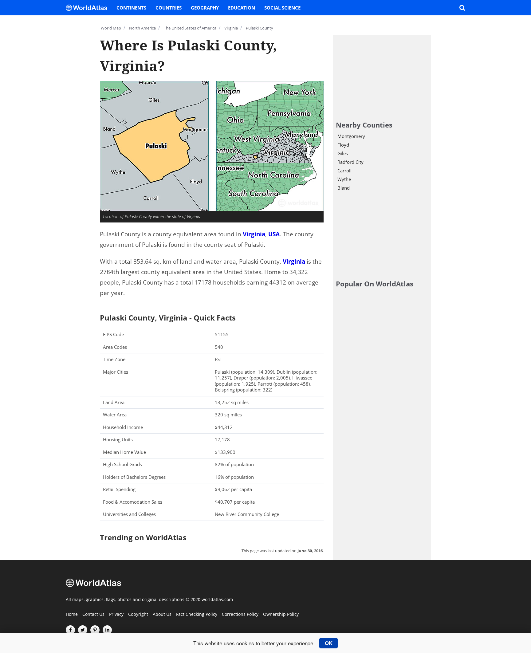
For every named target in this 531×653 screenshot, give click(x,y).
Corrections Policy (240, 614)
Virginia (254, 234)
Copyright (138, 614)
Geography (205, 8)
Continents (131, 8)
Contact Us (93, 614)
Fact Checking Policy (196, 614)
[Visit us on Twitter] (82, 630)
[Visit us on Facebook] (70, 630)
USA (274, 234)
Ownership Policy (281, 614)
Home (72, 614)
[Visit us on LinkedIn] (107, 630)
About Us (162, 614)
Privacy (116, 614)
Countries (168, 8)
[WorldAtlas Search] (462, 7)
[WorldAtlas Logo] (89, 8)
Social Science (282, 8)
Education (241, 8)
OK (328, 643)
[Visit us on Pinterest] (95, 630)
